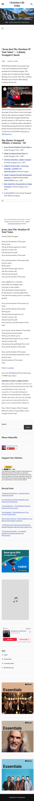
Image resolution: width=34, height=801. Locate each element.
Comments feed (9, 663)
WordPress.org (8, 667)
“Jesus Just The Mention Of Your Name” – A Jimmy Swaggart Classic (16, 52)
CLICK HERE (9, 193)
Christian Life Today (17, 4)
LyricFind (10, 368)
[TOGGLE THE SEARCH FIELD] (31, 4)
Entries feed (7, 659)
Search (4, 424)
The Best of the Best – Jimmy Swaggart (17, 159)
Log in (6, 655)
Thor (3, 61)
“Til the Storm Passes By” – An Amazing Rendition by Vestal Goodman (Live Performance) (14, 533)
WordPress (21, 797)
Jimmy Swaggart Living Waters (15, 153)
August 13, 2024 (13, 61)
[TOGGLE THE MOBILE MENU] (3, 4)
